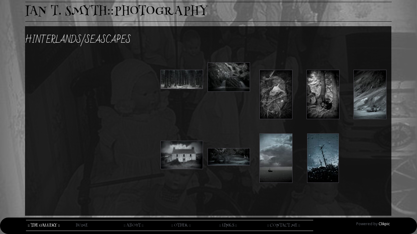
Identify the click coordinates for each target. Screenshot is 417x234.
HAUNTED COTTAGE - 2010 (182, 132)
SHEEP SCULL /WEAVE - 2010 (276, 61)
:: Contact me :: (283, 225)
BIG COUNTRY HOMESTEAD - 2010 (370, 61)
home (82, 225)
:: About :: (133, 225)
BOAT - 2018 (276, 128)
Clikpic (384, 223)
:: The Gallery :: (44, 225)
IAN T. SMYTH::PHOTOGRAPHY (116, 11)
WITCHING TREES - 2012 (323, 61)
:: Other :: (181, 225)
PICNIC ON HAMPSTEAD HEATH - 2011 (229, 136)
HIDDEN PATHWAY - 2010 (182, 61)
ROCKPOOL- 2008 (229, 57)
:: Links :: (228, 225)
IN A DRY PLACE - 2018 (323, 128)
